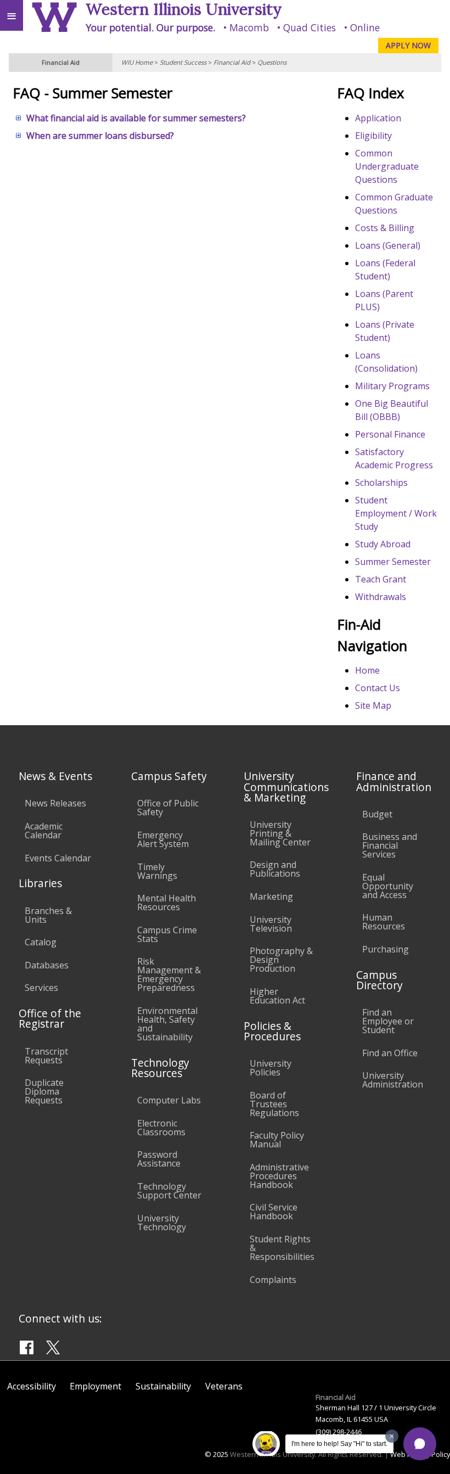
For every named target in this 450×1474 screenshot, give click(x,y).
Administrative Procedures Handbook (279, 1176)
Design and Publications (275, 869)
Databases (47, 965)
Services (41, 988)
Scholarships (381, 483)
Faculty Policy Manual (277, 1139)
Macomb (249, 27)
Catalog (41, 942)
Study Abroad (382, 544)
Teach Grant (380, 579)
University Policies (270, 1067)
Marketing (271, 896)
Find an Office (390, 1053)
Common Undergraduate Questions (387, 166)
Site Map (373, 705)
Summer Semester (393, 562)
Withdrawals (380, 597)
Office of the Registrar (50, 1018)
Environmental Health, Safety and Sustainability (167, 1024)
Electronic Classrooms (161, 1127)
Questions (271, 62)
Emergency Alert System (163, 839)
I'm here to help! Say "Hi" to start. (339, 1444)
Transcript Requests (46, 1055)
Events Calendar (58, 858)
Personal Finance (390, 434)
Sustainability (163, 1386)
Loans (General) (387, 245)
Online (365, 27)
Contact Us (377, 688)
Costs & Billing (384, 228)
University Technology (161, 1222)
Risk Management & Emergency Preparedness (169, 974)
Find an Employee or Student (388, 1021)
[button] (419, 1443)
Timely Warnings (157, 871)
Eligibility (373, 136)
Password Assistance (159, 1158)
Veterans (224, 1386)
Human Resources (383, 921)
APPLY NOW (408, 45)
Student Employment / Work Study (396, 513)
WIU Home (137, 62)
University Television (271, 923)
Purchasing (385, 949)
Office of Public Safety (168, 807)
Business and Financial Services (389, 845)
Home (367, 670)
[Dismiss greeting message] (391, 1436)
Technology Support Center (169, 1190)
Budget (377, 814)
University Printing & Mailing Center (280, 833)
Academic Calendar (44, 830)
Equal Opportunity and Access (387, 886)
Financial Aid (231, 62)
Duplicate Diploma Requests (44, 1091)
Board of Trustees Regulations (274, 1104)
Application (378, 118)
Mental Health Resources (166, 902)
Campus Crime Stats (167, 934)
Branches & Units (48, 915)
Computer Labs (169, 1100)
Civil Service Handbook (273, 1211)
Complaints (273, 1280)
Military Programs (392, 386)
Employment (95, 1386)
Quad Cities (309, 27)
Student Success (183, 62)
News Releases (55, 803)
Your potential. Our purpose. (150, 27)
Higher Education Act (277, 995)
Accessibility (31, 1386)
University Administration (392, 1079)
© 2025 (216, 1454)
